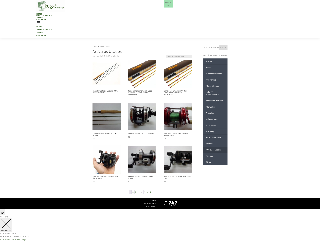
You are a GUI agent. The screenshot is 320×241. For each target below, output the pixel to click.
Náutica (210, 143)
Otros (208, 162)
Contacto (41, 19)
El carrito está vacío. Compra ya (13, 239)
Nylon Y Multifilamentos (213, 93)
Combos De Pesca (214, 73)
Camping (210, 131)
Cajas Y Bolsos (212, 86)
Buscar (223, 47)
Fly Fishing (211, 80)
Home (39, 14)
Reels (208, 67)
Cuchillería (211, 125)
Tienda (39, 17)
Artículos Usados (213, 150)
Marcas (209, 156)
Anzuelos (210, 113)
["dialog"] (160, 228)
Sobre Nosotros (44, 16)
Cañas (209, 61)
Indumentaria (212, 119)
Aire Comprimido (213, 137)
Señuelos (210, 107)
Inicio (94, 46)
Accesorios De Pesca (214, 101)
